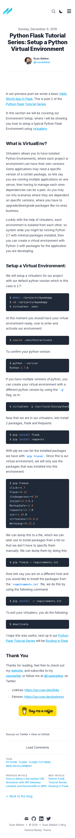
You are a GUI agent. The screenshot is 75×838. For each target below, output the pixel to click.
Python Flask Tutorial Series (26, 104)
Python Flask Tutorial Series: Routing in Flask (58, 782)
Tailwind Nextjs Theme (37, 830)
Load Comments (37, 747)
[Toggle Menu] (69, 11)
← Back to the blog (19, 796)
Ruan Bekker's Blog (54, 824)
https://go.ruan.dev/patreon (44, 697)
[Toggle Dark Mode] (61, 11)
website (17, 670)
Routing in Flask (57, 641)
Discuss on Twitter (17, 734)
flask (23, 762)
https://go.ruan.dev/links (42, 690)
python (11, 762)
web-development (19, 766)
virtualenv (40, 128)
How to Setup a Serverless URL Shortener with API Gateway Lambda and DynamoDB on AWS (26, 782)
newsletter (13, 676)
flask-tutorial (40, 762)
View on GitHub (40, 734)
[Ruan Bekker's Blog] (9, 11)
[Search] (53, 11)
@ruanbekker (41, 62)
